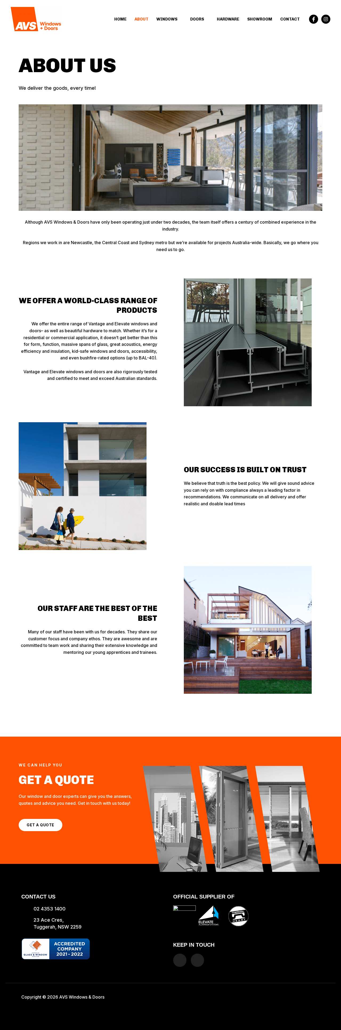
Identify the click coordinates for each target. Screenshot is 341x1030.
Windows (166, 19)
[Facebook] (313, 19)
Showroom (259, 19)
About (141, 19)
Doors (197, 19)
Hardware (228, 19)
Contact (290, 19)
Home (120, 19)
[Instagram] (325, 19)
